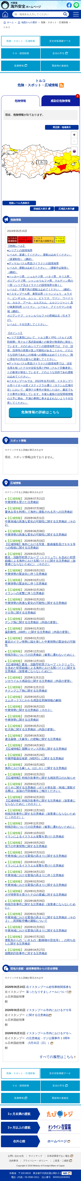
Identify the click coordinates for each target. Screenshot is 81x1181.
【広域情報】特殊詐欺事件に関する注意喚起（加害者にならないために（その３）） (40, 802)
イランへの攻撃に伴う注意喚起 (24, 593)
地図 (65, 1173)
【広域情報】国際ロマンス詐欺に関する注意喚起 (36, 748)
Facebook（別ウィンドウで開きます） (69, 5)
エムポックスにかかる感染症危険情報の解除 (33, 700)
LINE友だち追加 (76, 5)
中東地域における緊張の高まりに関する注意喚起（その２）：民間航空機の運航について (40, 919)
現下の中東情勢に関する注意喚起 (26, 846)
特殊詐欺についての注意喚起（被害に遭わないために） (40, 654)
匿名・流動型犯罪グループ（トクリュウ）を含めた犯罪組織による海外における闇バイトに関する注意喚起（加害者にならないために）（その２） (40, 561)
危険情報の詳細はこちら (40, 412)
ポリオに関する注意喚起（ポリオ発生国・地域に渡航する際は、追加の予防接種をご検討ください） (40, 789)
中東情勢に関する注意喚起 (22, 719)
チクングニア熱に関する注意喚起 (26, 690)
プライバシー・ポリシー (35, 1160)
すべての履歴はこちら (56, 1057)
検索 (65, 14)
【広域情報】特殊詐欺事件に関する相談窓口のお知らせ (40, 777)
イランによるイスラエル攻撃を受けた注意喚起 (34, 836)
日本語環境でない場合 (58, 1156)
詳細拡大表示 (40, 208)
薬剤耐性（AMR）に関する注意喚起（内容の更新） (38, 632)
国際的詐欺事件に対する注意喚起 (26, 953)
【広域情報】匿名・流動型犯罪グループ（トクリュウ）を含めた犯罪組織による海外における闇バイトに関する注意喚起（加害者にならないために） (40, 668)
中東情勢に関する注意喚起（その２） (29, 710)
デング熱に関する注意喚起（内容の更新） (32, 622)
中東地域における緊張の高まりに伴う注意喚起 (34, 875)
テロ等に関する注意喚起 (20, 612)
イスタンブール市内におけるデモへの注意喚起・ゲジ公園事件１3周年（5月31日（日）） (48, 1038)
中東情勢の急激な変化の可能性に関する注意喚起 (36, 534)
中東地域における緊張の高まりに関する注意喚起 (36, 855)
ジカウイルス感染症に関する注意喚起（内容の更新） (39, 681)
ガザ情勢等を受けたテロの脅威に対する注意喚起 (36, 894)
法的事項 (13, 1160)
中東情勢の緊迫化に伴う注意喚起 (26, 573)
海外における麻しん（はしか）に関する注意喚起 (36, 768)
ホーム (10, 22)
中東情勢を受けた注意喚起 (22, 502)
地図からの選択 (29, 22)
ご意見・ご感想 (61, 1160)
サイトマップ (35, 1156)
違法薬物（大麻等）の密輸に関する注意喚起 (33, 739)
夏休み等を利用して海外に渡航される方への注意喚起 (39, 511)
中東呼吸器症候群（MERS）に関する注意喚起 (34, 758)
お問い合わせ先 (16, 1156)
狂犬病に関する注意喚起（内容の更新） (30, 729)
